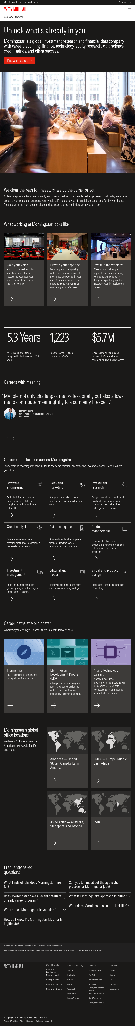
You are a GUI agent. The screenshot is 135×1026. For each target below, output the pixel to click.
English (54, 945)
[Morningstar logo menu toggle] (129, 9)
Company (8, 17)
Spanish (60, 945)
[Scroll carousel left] (7, 438)
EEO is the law (8, 945)
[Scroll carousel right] (14, 438)
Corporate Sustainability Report (57, 950)
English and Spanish (30, 945)
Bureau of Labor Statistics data (92, 950)
